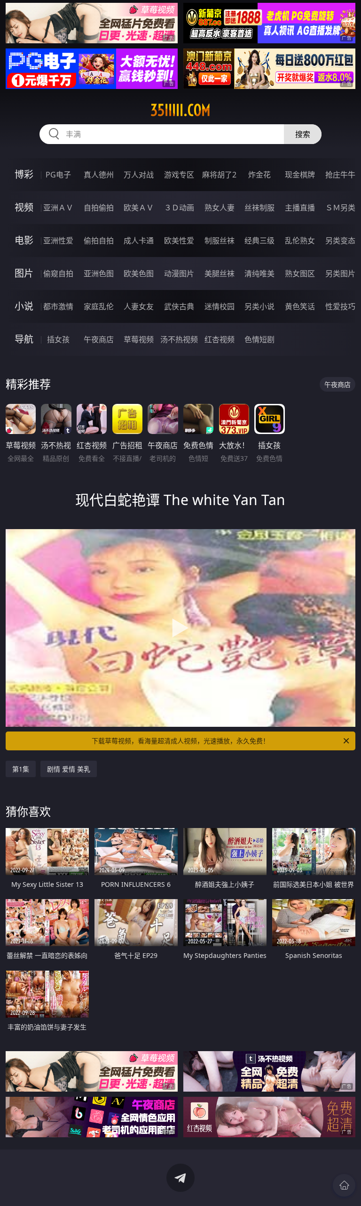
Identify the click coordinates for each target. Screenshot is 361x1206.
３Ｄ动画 (179, 207)
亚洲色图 (99, 273)
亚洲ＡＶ (58, 207)
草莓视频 (139, 339)
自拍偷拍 (99, 207)
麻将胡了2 (219, 174)
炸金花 (259, 174)
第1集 (20, 768)
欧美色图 (139, 273)
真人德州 (99, 174)
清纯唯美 (259, 273)
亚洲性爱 (58, 240)
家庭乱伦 (99, 306)
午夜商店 (99, 339)
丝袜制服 (259, 207)
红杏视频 (219, 339)
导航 (24, 339)
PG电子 (58, 174)
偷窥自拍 (58, 273)
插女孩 (58, 339)
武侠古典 (179, 306)
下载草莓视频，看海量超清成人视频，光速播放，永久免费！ (180, 740)
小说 (24, 306)
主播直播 (300, 207)
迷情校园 (219, 306)
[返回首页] (344, 1185)
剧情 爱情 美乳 (68, 768)
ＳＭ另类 (340, 207)
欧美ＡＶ (139, 207)
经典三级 (259, 240)
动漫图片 (179, 273)
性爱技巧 (340, 306)
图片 (24, 273)
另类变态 (340, 240)
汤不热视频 (179, 339)
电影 (24, 240)
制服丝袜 (219, 240)
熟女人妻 (219, 207)
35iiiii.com (180, 110)
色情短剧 (259, 339)
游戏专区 (179, 174)
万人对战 (139, 174)
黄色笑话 (300, 306)
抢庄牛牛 (340, 174)
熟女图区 (300, 273)
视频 (24, 207)
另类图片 (340, 273)
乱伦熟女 (300, 240)
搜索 (302, 134)
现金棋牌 (300, 174)
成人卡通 (139, 240)
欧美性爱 (179, 240)
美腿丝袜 (219, 273)
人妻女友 (139, 306)
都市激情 (58, 306)
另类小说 (259, 306)
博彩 (24, 174)
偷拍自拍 (99, 240)
